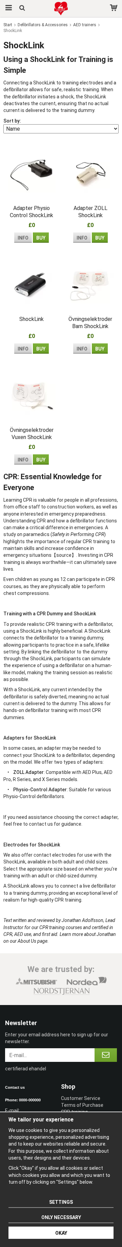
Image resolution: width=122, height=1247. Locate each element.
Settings (61, 1202)
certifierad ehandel (25, 1068)
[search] (22, 8)
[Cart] (114, 8)
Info (23, 238)
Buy (40, 238)
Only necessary (61, 1217)
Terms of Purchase (82, 1105)
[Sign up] (106, 1055)
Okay (61, 1233)
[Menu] (7, 8)
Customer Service (80, 1098)
